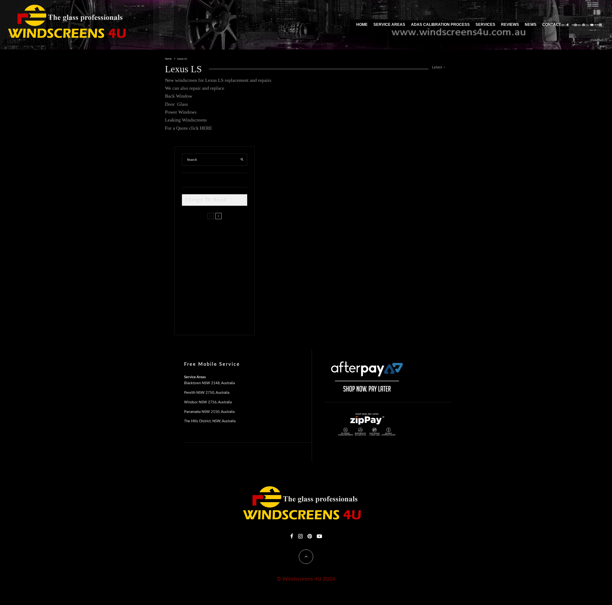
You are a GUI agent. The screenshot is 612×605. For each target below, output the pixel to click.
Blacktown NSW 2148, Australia (209, 383)
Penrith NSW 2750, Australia (206, 392)
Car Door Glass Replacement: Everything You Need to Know (224, 230)
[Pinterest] (583, 25)
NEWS (530, 24)
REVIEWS (510, 24)
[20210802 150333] (189, 274)
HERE (206, 128)
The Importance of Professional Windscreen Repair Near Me (220, 253)
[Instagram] (575, 25)
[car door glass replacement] (189, 231)
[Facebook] (567, 25)
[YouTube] (592, 25)
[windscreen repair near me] (189, 253)
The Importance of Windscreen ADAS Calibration (216, 273)
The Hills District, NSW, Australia (209, 421)
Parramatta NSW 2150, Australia (209, 412)
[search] (242, 159)
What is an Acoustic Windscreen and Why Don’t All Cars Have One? (223, 318)
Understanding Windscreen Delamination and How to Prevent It (222, 296)
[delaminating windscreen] (189, 297)
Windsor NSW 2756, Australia (208, 402)
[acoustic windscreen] (189, 320)
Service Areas (389, 24)
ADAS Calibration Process (440, 24)
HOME (362, 24)
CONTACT (551, 24)
